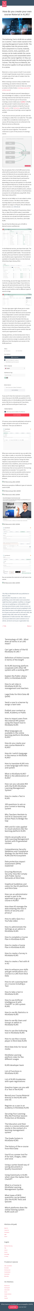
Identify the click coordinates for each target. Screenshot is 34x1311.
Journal (5, 1250)
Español (6, 1298)
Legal (5, 1234)
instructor (16, 108)
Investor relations (7, 1294)
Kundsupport (7, 1287)
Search (5, 1236)
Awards (5, 1252)
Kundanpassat (7, 1270)
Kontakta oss (7, 1285)
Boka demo (6, 1276)
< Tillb (4, 626)
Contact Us (6, 1230)
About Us (6, 1228)
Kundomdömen (7, 1272)
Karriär (5, 1292)
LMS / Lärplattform (8, 1265)
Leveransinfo (6, 1289)
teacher (7, 108)
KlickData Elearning (8, 1246)
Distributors (6, 1232)
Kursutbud (6, 1267)
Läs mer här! (22, 1307)
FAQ (5, 1248)
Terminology (6, 1254)
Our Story (6, 1256)
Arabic (5, 1296)
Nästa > (29, 626)
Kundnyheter (7, 1274)
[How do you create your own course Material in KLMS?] (17, 26)
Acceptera (13, 1307)
